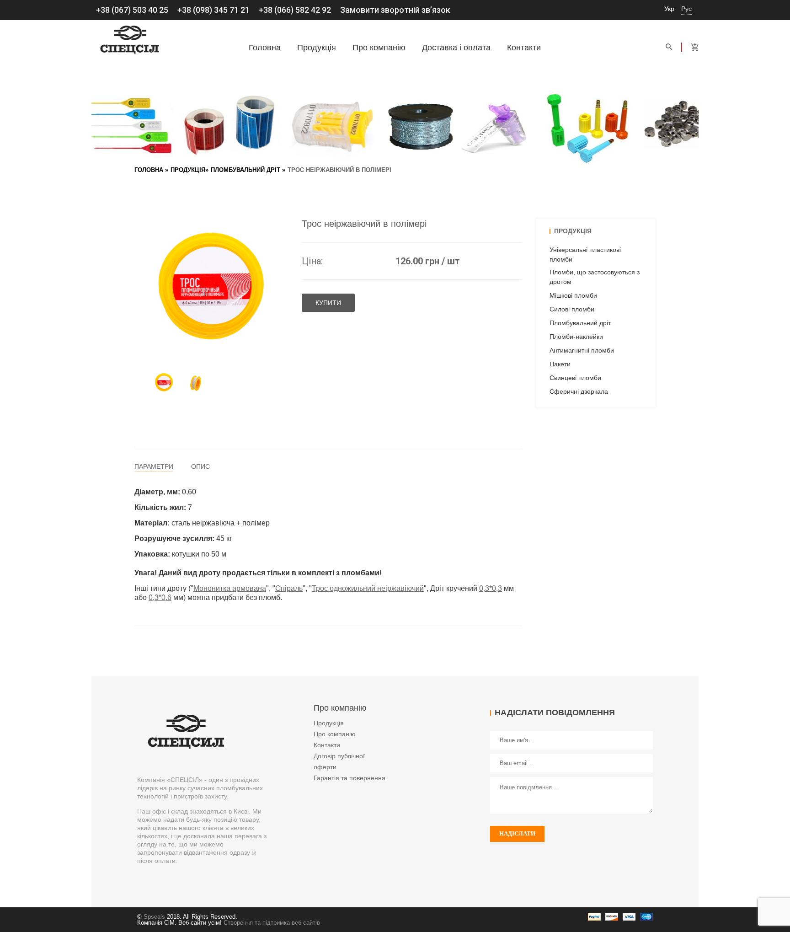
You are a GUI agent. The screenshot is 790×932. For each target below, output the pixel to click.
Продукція (316, 47)
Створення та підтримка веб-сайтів (272, 922)
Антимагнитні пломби (582, 350)
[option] (164, 382)
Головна (265, 47)
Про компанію (379, 47)
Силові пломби (572, 309)
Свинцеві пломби (575, 377)
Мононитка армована (229, 588)
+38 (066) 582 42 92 (295, 10)
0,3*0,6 (160, 597)
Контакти (524, 47)
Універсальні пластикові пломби (585, 254)
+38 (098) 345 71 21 (213, 10)
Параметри (153, 466)
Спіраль (289, 588)
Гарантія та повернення (349, 778)
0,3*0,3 (490, 588)
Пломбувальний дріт (245, 169)
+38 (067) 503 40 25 (132, 10)
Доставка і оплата (456, 47)
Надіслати (517, 833)
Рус (686, 8)
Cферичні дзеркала (579, 391)
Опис (200, 466)
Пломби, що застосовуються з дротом (595, 276)
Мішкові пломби (573, 295)
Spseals (154, 916)
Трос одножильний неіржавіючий (368, 588)
